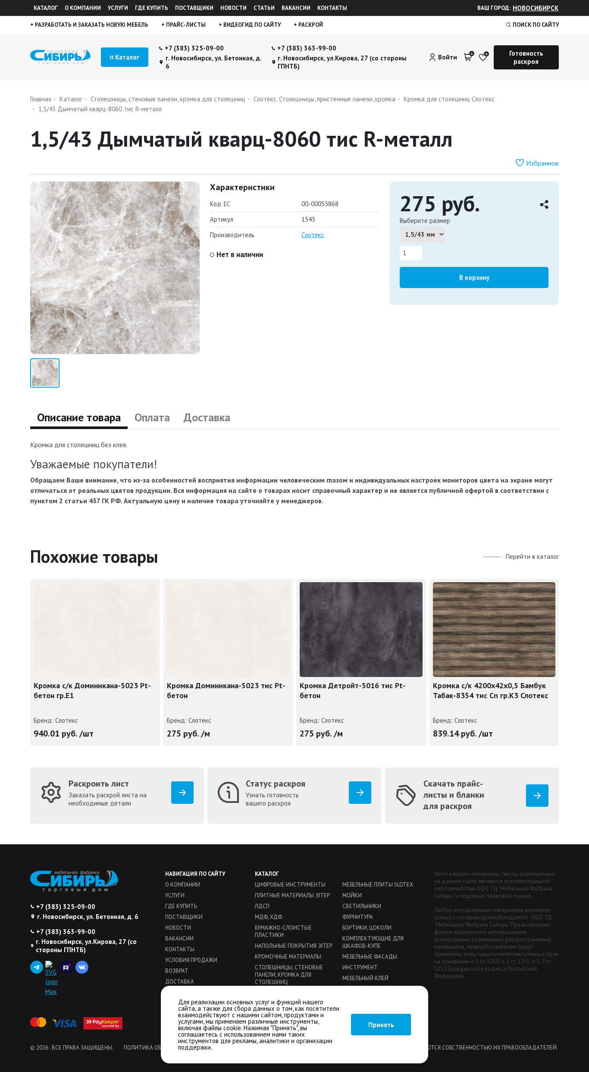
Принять (381, 1025)
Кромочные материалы (288, 956)
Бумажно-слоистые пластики (283, 931)
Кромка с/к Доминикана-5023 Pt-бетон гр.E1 (92, 690)
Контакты (332, 8)
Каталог (46, 8)
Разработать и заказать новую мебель (91, 24)
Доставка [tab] (207, 417)
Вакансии (296, 8)
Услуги (118, 8)
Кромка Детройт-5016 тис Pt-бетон (353, 690)
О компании (83, 8)
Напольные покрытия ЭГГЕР (293, 946)
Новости (233, 8)
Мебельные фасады (369, 956)
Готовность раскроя (526, 57)
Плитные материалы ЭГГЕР (292, 895)
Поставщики (194, 8)
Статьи (264, 8)
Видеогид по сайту (251, 24)
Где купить (151, 8)
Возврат (176, 971)
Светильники (361, 906)
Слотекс (312, 235)
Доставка (179, 981)
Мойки (352, 895)
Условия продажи (191, 960)
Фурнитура (357, 917)
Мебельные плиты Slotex (377, 884)
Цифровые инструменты (290, 884)
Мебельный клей (365, 978)
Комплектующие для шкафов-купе (373, 942)
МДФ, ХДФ (268, 917)
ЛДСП (262, 906)
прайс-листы (185, 24)
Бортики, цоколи (367, 927)
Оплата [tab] (152, 417)
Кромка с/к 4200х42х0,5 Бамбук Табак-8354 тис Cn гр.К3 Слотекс (490, 690)
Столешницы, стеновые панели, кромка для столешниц (289, 975)
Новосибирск (535, 8)
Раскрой (310, 24)
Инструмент (360, 967)
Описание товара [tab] (79, 417)
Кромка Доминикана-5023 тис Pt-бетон (226, 690)
